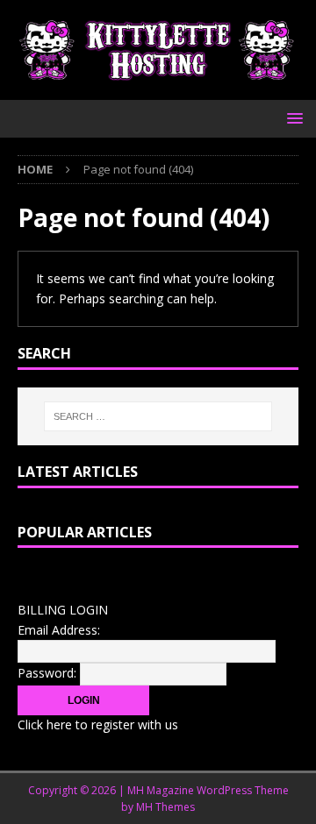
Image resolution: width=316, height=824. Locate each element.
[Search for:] (158, 416)
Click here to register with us (98, 724)
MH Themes (165, 806)
